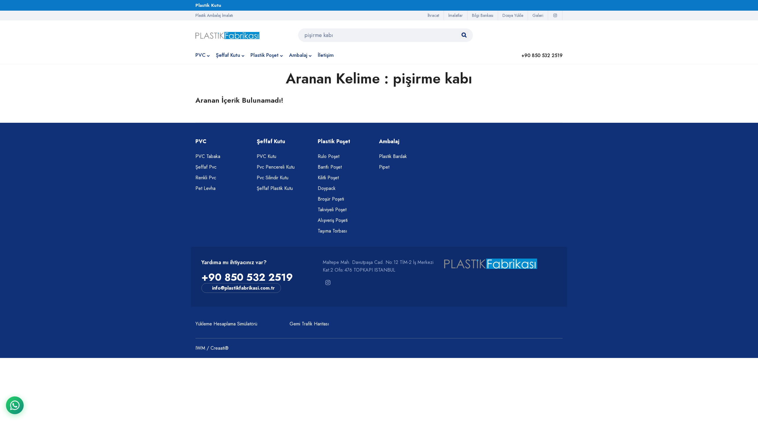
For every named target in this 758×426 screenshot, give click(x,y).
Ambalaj (298, 55)
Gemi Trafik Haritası (309, 323)
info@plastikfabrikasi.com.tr (243, 288)
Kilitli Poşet (328, 177)
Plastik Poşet (264, 55)
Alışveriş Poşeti (333, 220)
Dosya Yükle (512, 15)
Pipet (384, 167)
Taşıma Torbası (332, 230)
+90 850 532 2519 (247, 277)
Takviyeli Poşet (332, 209)
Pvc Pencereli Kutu (276, 167)
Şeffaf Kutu (228, 55)
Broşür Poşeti (331, 199)
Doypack (326, 188)
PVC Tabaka (207, 156)
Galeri (537, 15)
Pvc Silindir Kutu (272, 177)
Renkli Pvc (205, 177)
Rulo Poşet (328, 156)
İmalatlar (455, 15)
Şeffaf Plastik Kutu (275, 188)
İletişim (326, 55)
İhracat (433, 15)
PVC (200, 55)
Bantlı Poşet (330, 167)
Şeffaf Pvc (205, 167)
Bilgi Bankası (482, 15)
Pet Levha (205, 188)
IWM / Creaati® (212, 348)
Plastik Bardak (393, 156)
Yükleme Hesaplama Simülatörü (226, 323)
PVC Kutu (266, 156)
